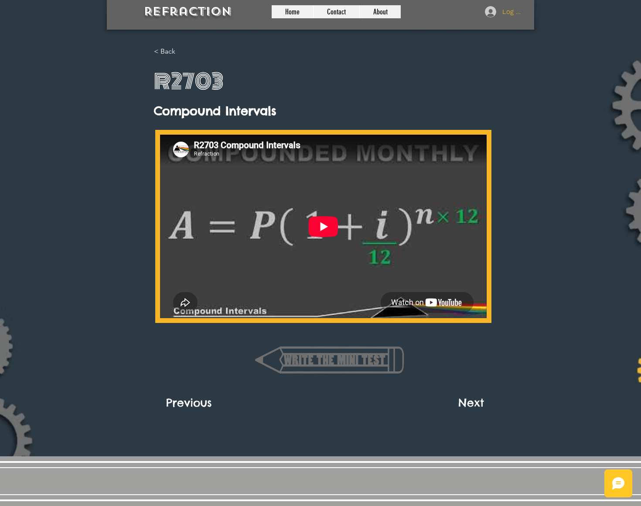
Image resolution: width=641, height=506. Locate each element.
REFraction (187, 11)
